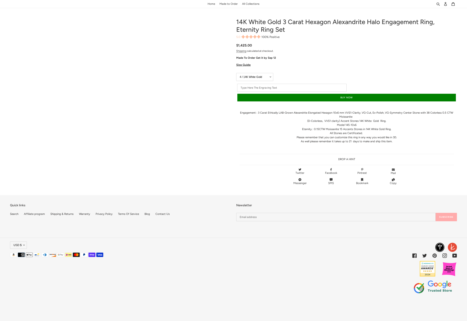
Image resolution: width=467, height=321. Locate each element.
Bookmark (362, 183)
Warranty (84, 214)
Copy (393, 183)
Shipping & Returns (62, 214)
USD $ (17, 245)
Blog (147, 214)
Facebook (331, 173)
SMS (331, 183)
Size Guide (243, 65)
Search (14, 214)
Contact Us (162, 214)
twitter (300, 173)
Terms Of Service (128, 214)
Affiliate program (34, 214)
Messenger (300, 183)
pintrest (362, 173)
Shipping (241, 50)
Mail (393, 173)
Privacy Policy (104, 214)
